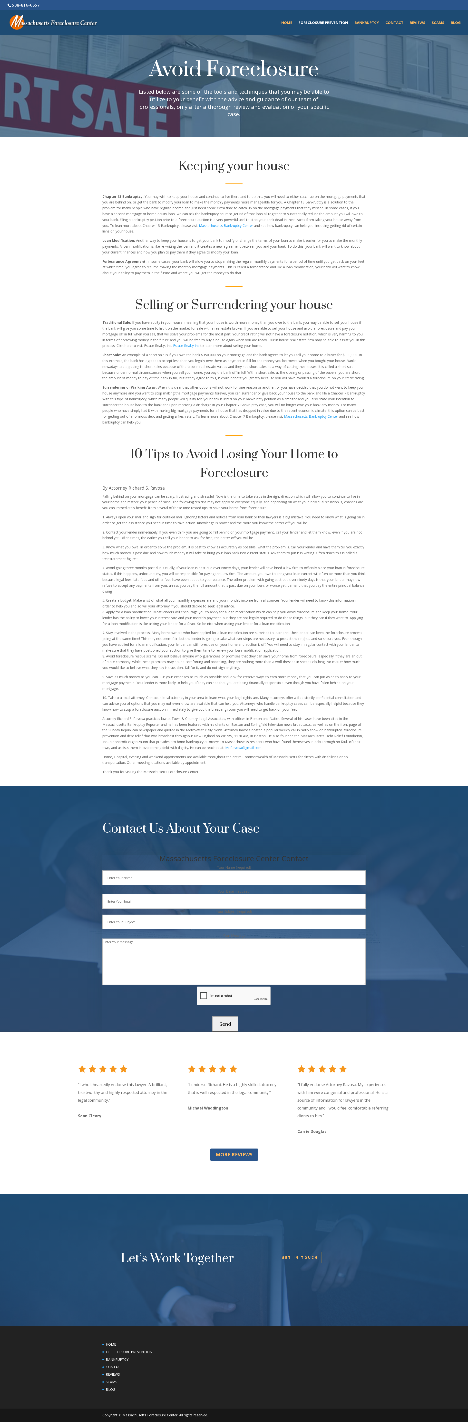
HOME (286, 23)
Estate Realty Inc (186, 345)
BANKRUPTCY (366, 23)
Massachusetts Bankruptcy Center (226, 225)
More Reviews (234, 1154)
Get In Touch (300, 1257)
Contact (394, 23)
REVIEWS (417, 23)
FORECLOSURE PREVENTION (323, 23)
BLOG (456, 23)
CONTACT (114, 1367)
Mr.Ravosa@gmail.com (243, 747)
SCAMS (438, 23)
